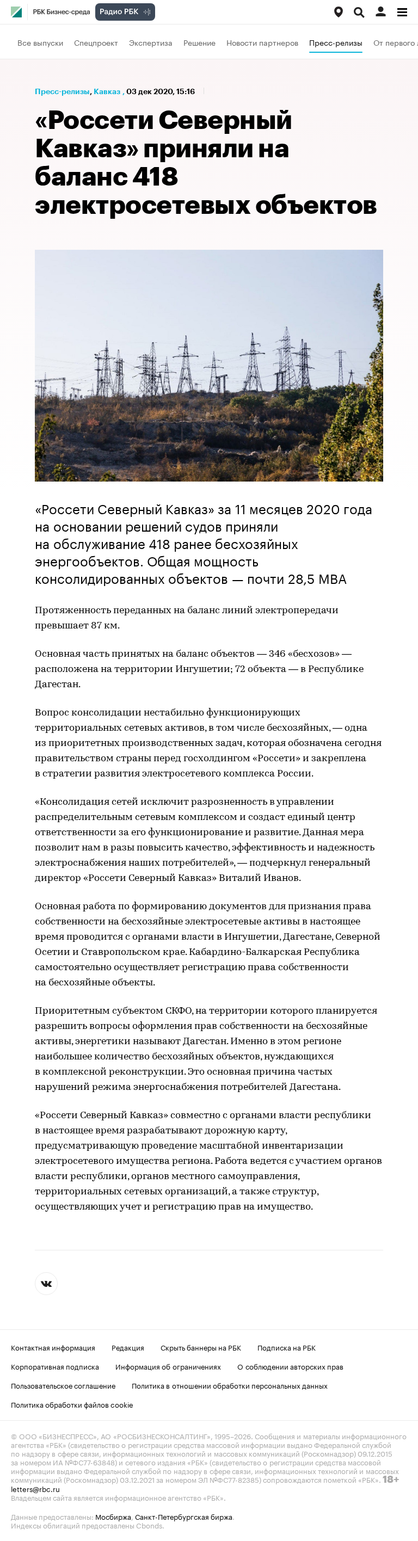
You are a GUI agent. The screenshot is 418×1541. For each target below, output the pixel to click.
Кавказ (107, 91)
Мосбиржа (113, 1516)
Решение (199, 42)
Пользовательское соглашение (63, 1384)
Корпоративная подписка (55, 1365)
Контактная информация (53, 1346)
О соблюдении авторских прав (290, 1365)
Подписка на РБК (286, 1346)
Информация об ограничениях (168, 1365)
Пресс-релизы (335, 42)
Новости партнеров (262, 42)
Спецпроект (96, 42)
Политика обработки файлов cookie (72, 1403)
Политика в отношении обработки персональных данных (230, 1384)
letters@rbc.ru (35, 1488)
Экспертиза (151, 42)
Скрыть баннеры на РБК (201, 1346)
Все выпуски (40, 42)
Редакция (128, 1346)
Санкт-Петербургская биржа (183, 1516)
